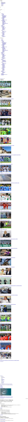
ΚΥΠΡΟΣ (2, 13)
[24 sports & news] (3, 377)
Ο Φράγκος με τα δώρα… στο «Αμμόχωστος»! (5, 341)
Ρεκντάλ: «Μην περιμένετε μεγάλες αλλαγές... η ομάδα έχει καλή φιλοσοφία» (8, 248)
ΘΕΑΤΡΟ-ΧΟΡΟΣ (4, 55)
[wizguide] (2, 380)
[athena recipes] (2, 381)
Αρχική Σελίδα (1, 78)
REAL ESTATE (3, 21)
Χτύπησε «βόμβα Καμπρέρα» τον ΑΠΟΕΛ (5, 220)
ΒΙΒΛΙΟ (3, 29)
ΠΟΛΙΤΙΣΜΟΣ (2, 54)
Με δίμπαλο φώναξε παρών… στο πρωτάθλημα (5, 332)
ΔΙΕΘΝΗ (3, 19)
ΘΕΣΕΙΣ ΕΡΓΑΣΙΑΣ (4, 61)
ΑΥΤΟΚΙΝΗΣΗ (3, 32)
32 (0, 361)
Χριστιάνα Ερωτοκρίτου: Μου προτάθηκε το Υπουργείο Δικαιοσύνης (8, 304)
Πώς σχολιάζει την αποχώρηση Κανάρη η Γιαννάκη (6, 276)
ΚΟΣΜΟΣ (2, 53)
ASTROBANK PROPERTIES (5, 23)
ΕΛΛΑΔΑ (2, 25)
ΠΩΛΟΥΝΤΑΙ (3, 60)
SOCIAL (3, 63)
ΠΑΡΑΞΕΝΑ (3, 26)
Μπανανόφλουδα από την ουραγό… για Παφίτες (5, 313)
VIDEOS (2, 73)
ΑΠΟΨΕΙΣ (2, 35)
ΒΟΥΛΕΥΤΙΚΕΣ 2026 (4, 15)
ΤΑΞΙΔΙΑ (3, 69)
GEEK (2, 30)
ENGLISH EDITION (3, 3)
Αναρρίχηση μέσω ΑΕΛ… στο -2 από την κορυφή (5, 192)
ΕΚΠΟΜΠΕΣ (2, 71)
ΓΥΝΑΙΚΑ (3, 68)
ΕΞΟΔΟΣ (3, 70)
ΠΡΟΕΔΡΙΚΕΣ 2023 (4, 16)
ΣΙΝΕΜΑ (3, 27)
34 (1, 361)
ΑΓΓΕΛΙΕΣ (2, 59)
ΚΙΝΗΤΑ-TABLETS (4, 31)
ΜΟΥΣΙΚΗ (3, 28)
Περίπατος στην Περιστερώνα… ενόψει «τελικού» (5, 89)
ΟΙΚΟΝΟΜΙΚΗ (2, 20)
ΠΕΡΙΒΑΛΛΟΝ (2, 52)
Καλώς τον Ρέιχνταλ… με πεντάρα (4, 201)
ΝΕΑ (2, 62)
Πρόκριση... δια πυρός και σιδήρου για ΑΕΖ (5, 117)
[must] (2, 378)
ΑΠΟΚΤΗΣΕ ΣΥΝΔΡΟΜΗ (2, 419)
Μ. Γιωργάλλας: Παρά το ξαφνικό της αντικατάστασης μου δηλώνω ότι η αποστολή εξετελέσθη (11, 285)
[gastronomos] (2, 382)
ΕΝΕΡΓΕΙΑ (3, 24)
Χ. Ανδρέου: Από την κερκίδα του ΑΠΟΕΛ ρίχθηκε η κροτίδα (7, 145)
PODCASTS (3, 72)
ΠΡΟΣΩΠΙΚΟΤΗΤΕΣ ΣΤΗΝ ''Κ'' (4, 74)
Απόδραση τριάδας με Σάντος (3, 229)
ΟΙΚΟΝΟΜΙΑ (3, 65)
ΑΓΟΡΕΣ (3, 22)
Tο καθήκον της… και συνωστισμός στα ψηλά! (5, 173)
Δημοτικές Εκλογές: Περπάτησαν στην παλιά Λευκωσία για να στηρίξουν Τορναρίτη (9, 360)
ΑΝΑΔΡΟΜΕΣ (3, 66)
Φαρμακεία (2, 4)
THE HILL (3, 36)
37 (2, 361)
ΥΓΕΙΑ (3, 14)
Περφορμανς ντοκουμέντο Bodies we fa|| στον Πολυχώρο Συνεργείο (7, 257)
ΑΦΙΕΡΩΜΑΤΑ (2, 64)
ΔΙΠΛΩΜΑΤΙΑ (3, 17)
